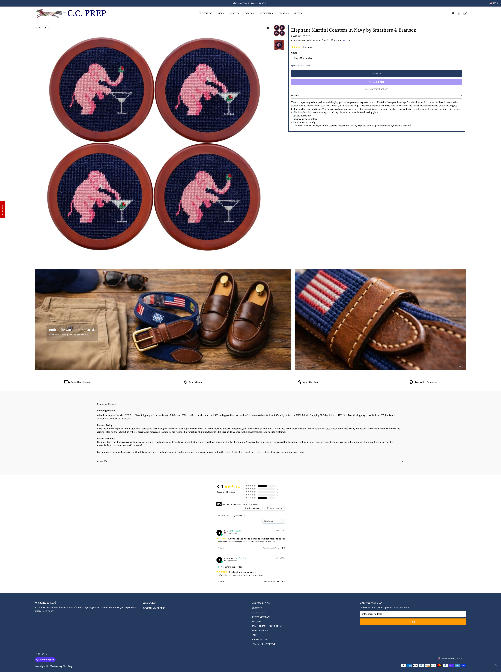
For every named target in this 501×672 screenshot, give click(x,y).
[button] (278, 548)
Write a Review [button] (276, 508)
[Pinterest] (42, 654)
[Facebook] (36, 654)
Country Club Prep (63, 666)
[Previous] (39, 28)
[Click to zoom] (268, 28)
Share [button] (222, 548)
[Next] (46, 28)
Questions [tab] (238, 515)
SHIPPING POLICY (261, 617)
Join (413, 621)
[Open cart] (464, 13)
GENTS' (233, 13)
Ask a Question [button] (253, 508)
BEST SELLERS (205, 13)
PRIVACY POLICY (260, 630)
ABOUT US (257, 608)
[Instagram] (39, 654)
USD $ (495, 3)
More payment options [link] (376, 89)
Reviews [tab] (221, 515)
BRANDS (283, 13)
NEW (220, 13)
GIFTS (297, 13)
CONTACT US (258, 612)
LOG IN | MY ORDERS (154, 608)
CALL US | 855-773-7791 (263, 644)
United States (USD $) (452, 658)
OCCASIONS (265, 13)
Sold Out (376, 73)
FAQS (254, 635)
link (133, 428)
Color (294, 52)
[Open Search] (453, 13)
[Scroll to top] (495, 664)
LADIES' (249, 13)
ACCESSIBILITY (259, 639)
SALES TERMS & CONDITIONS (267, 626)
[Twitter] (46, 654)
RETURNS (257, 621)
